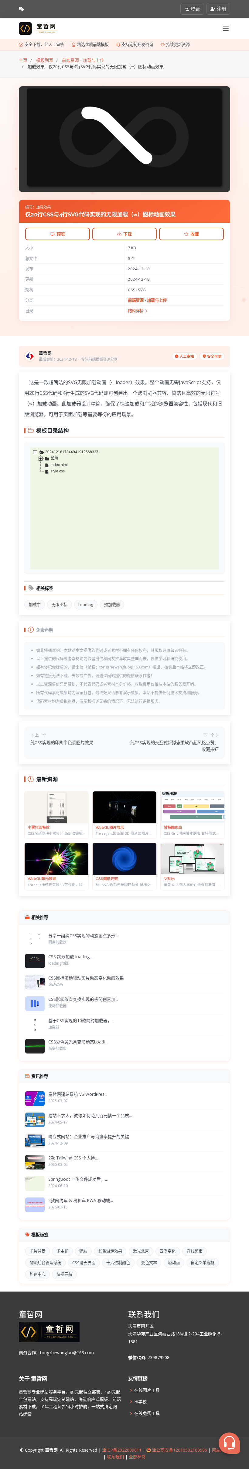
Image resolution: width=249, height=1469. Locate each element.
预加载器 (112, 604)
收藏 (194, 234)
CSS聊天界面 (83, 1262)
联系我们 (115, 1457)
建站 (83, 1251)
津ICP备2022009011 (122, 1450)
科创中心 (38, 1274)
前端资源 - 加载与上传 (147, 300)
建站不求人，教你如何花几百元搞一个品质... (90, 1115)
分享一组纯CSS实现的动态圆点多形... (83, 935)
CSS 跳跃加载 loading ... (71, 956)
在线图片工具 (147, 1390)
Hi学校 (140, 1402)
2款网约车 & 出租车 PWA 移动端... (80, 1200)
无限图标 (59, 604)
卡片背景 (38, 1251)
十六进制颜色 (118, 1262)
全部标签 (137, 1457)
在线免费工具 (147, 1413)
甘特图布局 (173, 827)
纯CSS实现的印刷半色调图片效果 (61, 742)
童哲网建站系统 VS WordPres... (77, 1094)
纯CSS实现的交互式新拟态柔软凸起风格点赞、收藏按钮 (174, 746)
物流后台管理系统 (45, 1262)
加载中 (35, 604)
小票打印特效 (38, 827)
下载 (127, 234)
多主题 (62, 1251)
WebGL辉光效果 (42, 878)
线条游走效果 (110, 1251)
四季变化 (168, 1251)
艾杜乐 (169, 878)
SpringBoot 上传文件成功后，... (78, 1179)
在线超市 (195, 1251)
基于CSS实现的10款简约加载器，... (81, 1020)
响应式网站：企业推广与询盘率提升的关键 (88, 1136)
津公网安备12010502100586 (179, 1450)
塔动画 (174, 1262)
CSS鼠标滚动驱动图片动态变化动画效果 (86, 978)
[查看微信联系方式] (21, 8)
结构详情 (136, 311)
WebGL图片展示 (110, 827)
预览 (60, 234)
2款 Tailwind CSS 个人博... (73, 1158)
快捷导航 (64, 1274)
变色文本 (149, 1262)
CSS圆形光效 (107, 878)
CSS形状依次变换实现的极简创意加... (83, 999)
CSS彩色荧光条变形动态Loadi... (77, 1042)
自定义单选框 (202, 1262)
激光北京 (141, 1251)
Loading (85, 604)
